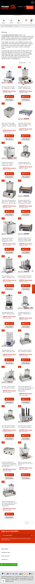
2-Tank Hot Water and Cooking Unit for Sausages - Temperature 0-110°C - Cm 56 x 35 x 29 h (9, 464)
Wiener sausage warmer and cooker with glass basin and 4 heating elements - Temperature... (9, 504)
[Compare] (8, 122)
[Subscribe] (32, 535)
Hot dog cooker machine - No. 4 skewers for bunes (25, 276)
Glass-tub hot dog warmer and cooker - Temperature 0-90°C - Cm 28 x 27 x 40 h (9, 202)
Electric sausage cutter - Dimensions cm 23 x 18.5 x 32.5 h (25, 464)
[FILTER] (33, 292)
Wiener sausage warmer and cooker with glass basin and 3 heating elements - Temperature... (25, 389)
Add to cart (10, 96)
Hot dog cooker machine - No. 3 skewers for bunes (25, 350)
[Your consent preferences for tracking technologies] (3, 581)
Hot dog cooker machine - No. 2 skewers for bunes (9, 87)
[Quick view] (10, 122)
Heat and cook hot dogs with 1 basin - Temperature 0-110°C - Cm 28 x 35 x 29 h (9, 125)
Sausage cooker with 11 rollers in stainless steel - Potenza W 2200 (25, 124)
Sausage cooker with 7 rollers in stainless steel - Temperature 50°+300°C (25, 202)
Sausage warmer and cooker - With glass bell (24, 87)
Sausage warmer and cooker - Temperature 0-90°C (24, 314)
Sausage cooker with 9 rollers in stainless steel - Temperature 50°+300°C (25, 239)
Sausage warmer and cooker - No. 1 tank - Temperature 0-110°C (7, 164)
